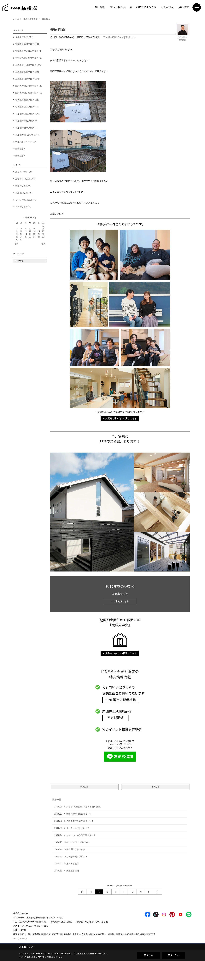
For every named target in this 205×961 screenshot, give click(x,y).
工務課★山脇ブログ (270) (27, 79)
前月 (17, 244)
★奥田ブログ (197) (24, 37)
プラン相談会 (118, 7)
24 (21, 237)
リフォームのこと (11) (25, 199)
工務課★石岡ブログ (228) (27, 72)
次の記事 (155, 787)
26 (30, 237)
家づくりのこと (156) (25, 179)
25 (26, 237)
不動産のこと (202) (24, 192)
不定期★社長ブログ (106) (27, 114)
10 (21, 231)
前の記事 (84, 787)
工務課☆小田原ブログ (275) (28, 65)
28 (39, 237)
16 (17, 234)
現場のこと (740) (23, 186)
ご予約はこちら (121, 601)
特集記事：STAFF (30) (25, 141)
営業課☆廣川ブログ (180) (27, 44)
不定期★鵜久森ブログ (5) (27, 134)
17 (21, 234)
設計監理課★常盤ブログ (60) (29, 93)
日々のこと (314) (23, 206)
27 (34, 237)
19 (30, 234)
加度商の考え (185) (24, 172)
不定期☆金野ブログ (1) (26, 127)
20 (34, 234)
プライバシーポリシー (84, 953)
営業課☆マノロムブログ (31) (29, 51)
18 (26, 234)
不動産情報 (167, 7)
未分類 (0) (20, 148)
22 (43, 234)
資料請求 (183, 7)
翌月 (43, 244)
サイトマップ (21, 938)
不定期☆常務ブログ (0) (26, 121)
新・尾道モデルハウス (143, 7)
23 (17, 237)
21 (39, 234)
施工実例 (100, 7)
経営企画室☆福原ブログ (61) (29, 58)
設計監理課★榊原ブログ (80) (29, 86)
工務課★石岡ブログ (113, 37)
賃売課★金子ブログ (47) (26, 107)
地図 (61, 917)
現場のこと (131, 37)
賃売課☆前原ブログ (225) (27, 100)
